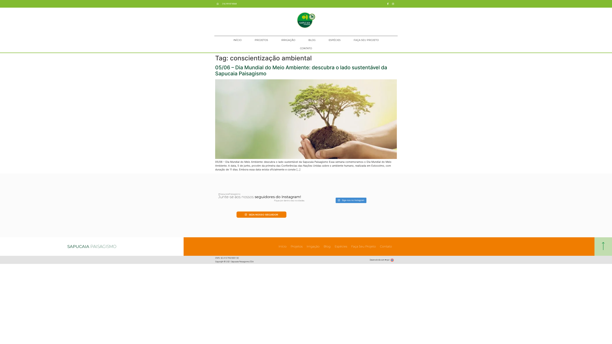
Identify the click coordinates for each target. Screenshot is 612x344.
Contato (306, 48)
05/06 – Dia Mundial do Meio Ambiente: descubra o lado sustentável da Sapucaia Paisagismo (301, 70)
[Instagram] (393, 4)
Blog (312, 40)
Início (237, 40)
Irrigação (288, 40)
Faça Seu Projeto (366, 40)
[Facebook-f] (388, 4)
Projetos (261, 40)
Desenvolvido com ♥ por (380, 260)
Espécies (335, 40)
